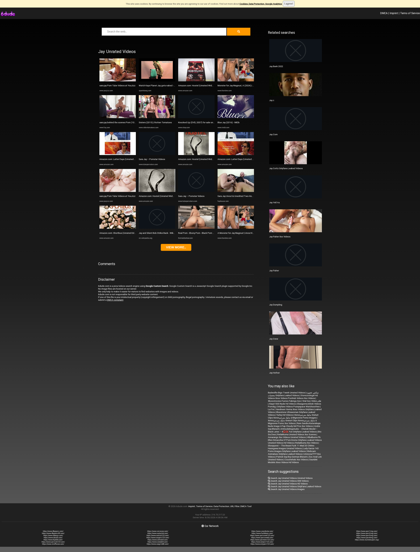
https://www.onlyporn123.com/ (262, 544)
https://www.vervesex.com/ (157, 531)
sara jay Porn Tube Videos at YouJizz (117, 85)
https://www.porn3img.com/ (367, 535)
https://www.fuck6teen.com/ (262, 533)
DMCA (384, 13)
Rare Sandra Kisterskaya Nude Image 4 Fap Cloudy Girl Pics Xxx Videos (294, 424)
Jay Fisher (274, 270)
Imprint (394, 13)
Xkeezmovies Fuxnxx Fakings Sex (284, 401)
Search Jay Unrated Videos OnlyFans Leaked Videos (295, 486)
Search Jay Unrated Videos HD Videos (289, 483)
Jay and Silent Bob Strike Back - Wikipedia (159, 233)
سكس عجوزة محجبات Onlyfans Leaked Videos (293, 394)
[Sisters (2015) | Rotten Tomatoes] (157, 117)
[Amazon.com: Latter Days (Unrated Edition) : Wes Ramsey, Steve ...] (117, 154)
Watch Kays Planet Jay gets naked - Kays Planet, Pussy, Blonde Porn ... (173, 85)
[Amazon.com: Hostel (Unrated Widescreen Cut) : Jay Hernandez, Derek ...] (157, 191)
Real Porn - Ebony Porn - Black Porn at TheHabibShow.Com (206, 233)
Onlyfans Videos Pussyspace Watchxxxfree (298, 406)
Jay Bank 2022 (276, 66)
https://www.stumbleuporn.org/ (367, 540)
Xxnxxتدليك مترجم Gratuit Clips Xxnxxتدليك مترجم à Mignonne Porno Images (293, 416)
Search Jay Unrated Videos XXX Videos (289, 480)
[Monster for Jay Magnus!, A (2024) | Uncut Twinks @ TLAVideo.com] (236, 80)
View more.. (176, 247)
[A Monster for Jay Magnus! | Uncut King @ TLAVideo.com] (236, 228)
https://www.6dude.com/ (53, 538)
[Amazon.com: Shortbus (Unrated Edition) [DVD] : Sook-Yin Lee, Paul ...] (117, 228)
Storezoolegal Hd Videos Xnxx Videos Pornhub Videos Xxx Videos (293, 397)
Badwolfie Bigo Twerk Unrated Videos (286, 392)
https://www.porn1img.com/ (367, 531)
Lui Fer (271, 409)
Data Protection (221, 506)
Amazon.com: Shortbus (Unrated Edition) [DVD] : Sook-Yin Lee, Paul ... (133, 233)
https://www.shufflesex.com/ (53, 544)
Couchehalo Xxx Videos (296, 459)
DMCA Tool (246, 506)
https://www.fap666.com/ (53, 540)
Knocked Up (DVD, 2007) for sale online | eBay (200, 122)
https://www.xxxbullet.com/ (157, 533)
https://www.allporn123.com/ (262, 542)
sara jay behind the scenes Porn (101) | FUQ (120, 122)
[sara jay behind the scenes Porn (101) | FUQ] (117, 117)
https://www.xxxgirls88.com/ (158, 544)
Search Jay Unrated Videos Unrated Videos (291, 478)
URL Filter (234, 506)
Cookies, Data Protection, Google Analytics (261, 3)
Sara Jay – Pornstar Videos (152, 159)
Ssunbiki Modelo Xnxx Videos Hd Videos (292, 461)
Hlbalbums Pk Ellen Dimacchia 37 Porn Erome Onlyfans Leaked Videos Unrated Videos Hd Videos (295, 440)
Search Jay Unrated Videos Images (287, 489)
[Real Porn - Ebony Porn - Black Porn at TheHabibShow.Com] (196, 228)
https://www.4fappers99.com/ (53, 533)
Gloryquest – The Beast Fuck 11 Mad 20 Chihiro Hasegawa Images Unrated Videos (291, 447)
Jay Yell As (274, 202)
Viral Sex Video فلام (311, 401)
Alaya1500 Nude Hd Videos (282, 403)
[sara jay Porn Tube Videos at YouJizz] (117, 80)
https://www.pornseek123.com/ (262, 535)
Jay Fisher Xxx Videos (279, 236)
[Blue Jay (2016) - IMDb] (236, 117)
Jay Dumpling (275, 304)
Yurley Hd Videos (284, 415)
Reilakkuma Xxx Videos (306, 442)
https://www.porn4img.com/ (367, 538)
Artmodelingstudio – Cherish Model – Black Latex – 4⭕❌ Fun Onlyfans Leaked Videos (292, 430)
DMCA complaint (115, 300)
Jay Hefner (274, 372)
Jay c (271, 100)
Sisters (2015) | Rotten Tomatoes (155, 122)
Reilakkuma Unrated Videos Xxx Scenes (296, 434)
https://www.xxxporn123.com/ (157, 538)
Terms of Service (410, 13)
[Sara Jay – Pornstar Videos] (157, 154)
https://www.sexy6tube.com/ (262, 531)
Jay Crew (273, 338)
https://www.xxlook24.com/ (157, 542)
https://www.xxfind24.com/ (157, 540)
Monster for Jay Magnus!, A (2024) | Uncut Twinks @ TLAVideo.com (250, 85)
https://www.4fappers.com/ (53, 531)
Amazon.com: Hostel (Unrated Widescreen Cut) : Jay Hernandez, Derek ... (174, 196)
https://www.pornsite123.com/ (53, 542)
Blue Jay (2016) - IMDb (229, 122)
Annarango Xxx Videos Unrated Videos (287, 437)
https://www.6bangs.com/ (53, 535)
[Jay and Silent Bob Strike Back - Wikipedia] (157, 228)
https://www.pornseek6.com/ (262, 538)
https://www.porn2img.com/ (367, 533)
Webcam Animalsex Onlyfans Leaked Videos (292, 452)
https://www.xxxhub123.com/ (158, 535)
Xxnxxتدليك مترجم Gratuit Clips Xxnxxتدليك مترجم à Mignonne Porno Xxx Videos (292, 422)
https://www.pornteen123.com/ (262, 540)
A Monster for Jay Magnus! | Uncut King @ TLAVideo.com (245, 233)
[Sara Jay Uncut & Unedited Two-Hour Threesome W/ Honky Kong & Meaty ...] (236, 191)
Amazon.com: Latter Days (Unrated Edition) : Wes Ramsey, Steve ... (131, 159)
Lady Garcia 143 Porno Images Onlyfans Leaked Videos (293, 450)
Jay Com (273, 134)
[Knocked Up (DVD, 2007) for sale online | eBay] (196, 117)
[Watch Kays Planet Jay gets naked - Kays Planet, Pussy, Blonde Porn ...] (157, 80)
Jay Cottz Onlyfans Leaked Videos (286, 168)
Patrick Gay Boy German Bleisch (291, 456)
